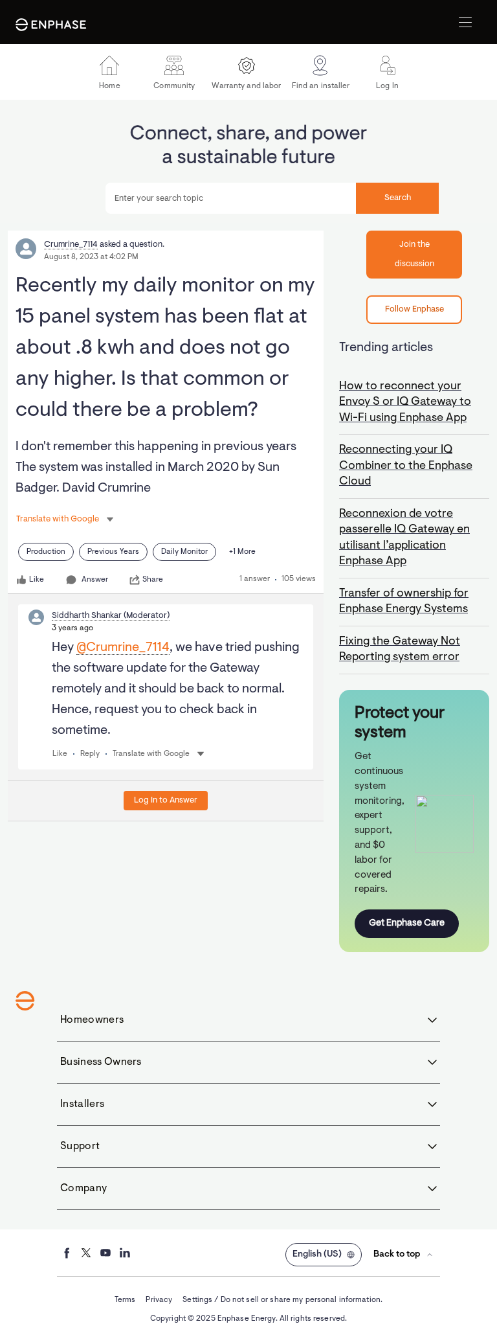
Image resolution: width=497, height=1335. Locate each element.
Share (152, 580)
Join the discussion (414, 254)
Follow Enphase (414, 309)
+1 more (242, 552)
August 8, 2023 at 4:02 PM (91, 257)
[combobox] (272, 198)
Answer (95, 580)
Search (397, 198)
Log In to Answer (165, 800)
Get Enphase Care (407, 923)
